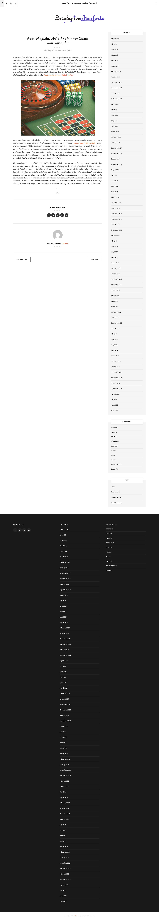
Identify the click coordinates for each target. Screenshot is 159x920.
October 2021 (115, 328)
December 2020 (116, 372)
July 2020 (114, 399)
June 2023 (114, 246)
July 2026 (114, 44)
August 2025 (115, 104)
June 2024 (114, 181)
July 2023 (114, 241)
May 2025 (114, 121)
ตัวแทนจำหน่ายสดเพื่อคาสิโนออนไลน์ (84, 3)
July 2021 (114, 334)
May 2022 (114, 301)
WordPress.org (116, 503)
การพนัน (114, 460)
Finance (114, 437)
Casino (114, 432)
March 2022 (115, 306)
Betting (114, 427)
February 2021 (116, 361)
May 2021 (114, 345)
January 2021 (115, 367)
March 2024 (115, 197)
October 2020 (115, 383)
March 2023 (115, 263)
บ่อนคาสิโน (65, 3)
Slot (113, 455)
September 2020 (116, 388)
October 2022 (115, 290)
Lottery (114, 446)
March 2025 (115, 132)
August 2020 (115, 394)
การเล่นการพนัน (116, 464)
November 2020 (116, 378)
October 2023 (115, 224)
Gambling (47, 51)
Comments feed (116, 497)
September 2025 (116, 99)
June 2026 (114, 49)
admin (66, 244)
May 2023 (114, 252)
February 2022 (116, 312)
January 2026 (115, 77)
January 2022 (115, 317)
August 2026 (115, 39)
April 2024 (114, 192)
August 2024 (115, 170)
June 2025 (114, 115)
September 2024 (116, 164)
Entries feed (115, 492)
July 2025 (114, 110)
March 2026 (115, 66)
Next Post (95, 259)
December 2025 (116, 82)
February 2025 (116, 137)
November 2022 (116, 285)
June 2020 (114, 405)
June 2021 (114, 339)
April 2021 (114, 350)
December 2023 (116, 214)
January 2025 (115, 142)
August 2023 (115, 235)
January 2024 (115, 208)
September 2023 (116, 230)
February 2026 (116, 71)
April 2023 (114, 257)
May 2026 (114, 55)
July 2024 (114, 175)
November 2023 (116, 219)
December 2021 (116, 323)
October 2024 (115, 159)
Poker (113, 451)
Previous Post (22, 259)
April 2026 (114, 60)
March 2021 (115, 356)
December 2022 (116, 279)
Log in (113, 486)
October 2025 (115, 93)
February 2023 (116, 268)
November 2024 (116, 153)
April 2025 (114, 126)
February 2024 (116, 203)
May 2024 (114, 186)
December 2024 (116, 148)
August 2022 (115, 296)
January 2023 (115, 274)
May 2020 (114, 410)
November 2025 (116, 88)
